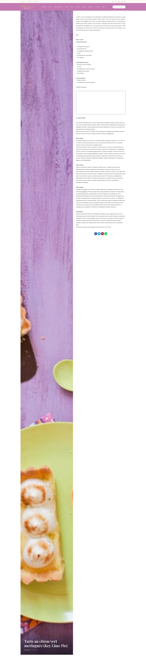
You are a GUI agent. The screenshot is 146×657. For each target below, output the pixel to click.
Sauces (72, 6)
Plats (67, 6)
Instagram (115, 1)
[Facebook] (95, 233)
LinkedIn (124, 1)
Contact (36, 1)
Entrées (50, 6)
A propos (29, 1)
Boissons (91, 6)
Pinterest (118, 1)
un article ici (84, 192)
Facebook (112, 1)
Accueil (23, 1)
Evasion (78, 6)
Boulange (97, 6)
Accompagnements (58, 6)
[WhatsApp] (105, 233)
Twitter (121, 1)
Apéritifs (44, 6)
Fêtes (103, 6)
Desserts (84, 6)
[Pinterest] (102, 233)
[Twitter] (99, 233)
